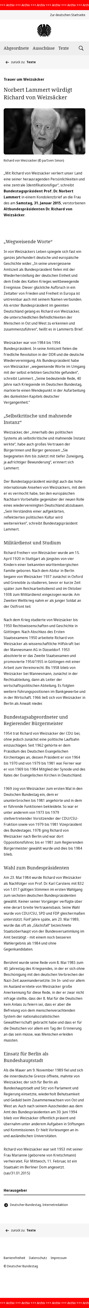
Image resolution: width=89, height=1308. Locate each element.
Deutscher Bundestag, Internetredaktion (39, 1204)
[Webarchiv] (44, 30)
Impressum (59, 1258)
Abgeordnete (16, 48)
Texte (63, 48)
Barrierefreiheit (14, 1258)
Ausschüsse (44, 48)
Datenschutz (38, 1258)
